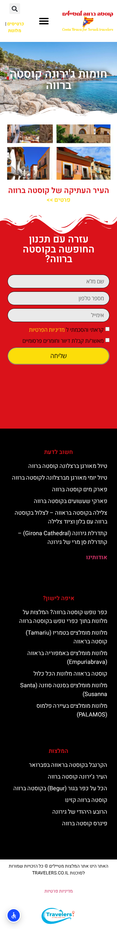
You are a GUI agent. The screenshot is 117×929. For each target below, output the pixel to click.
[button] (44, 21)
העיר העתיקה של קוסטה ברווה (58, 190)
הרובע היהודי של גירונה (79, 811)
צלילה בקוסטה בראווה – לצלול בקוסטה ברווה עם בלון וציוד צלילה (61, 517)
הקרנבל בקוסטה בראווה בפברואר (68, 765)
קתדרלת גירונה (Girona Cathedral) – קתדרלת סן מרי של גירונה (62, 538)
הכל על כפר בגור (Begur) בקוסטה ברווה (60, 788)
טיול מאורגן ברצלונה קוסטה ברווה (67, 466)
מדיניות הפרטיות (47, 329)
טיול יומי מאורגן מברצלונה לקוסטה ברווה (59, 477)
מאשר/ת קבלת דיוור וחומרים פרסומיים (63, 340)
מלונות (14, 30)
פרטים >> (58, 200)
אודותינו (96, 557)
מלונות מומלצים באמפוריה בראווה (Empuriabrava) (67, 657)
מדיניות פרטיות (59, 891)
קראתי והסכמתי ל (66, 329)
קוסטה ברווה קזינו (86, 800)
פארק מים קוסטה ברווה (79, 489)
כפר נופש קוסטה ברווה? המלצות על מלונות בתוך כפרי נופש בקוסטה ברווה (63, 617)
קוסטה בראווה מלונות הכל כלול (70, 673)
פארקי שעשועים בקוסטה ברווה (70, 501)
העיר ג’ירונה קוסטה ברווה (77, 776)
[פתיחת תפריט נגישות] (13, 915)
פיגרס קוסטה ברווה (84, 823)
